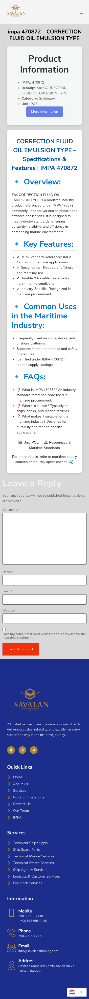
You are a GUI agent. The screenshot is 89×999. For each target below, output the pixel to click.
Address (27, 961)
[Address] (11, 965)
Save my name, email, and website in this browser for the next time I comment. (44, 636)
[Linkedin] (11, 750)
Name (7, 572)
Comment (10, 510)
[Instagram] (22, 750)
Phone (24, 931)
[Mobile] (11, 913)
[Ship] (34, 750)
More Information (44, 111)
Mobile (25, 911)
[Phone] (11, 932)
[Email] (11, 947)
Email (7, 591)
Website (8, 610)
